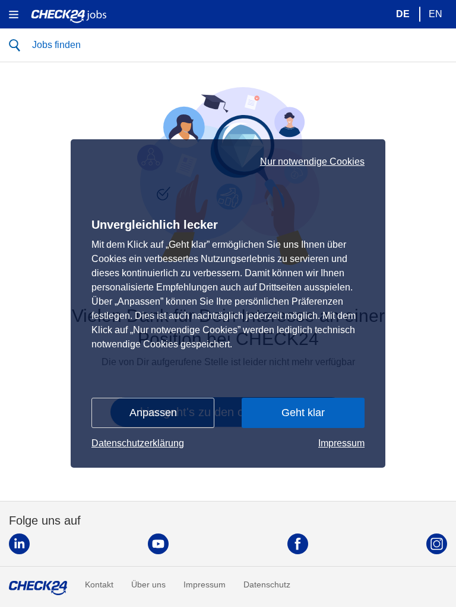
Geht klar (303, 412)
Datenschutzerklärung (137, 443)
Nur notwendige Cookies (312, 162)
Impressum (341, 443)
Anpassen (153, 412)
